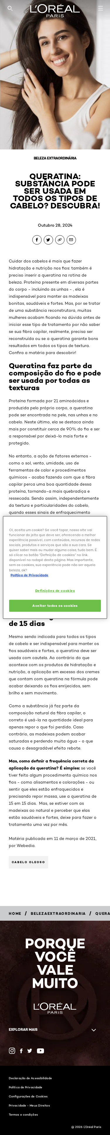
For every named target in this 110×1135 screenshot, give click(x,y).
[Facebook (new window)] (21, 1050)
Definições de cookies (55, 590)
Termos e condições (23, 1114)
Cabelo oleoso (28, 862)
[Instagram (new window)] (12, 1051)
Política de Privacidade (25, 1087)
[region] (55, 567)
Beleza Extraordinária (55, 158)
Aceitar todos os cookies (55, 605)
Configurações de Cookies (28, 1096)
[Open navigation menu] (100, 8)
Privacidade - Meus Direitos (29, 1105)
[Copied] (60, 240)
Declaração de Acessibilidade (30, 1078)
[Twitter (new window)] (29, 1050)
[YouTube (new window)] (40, 1050)
